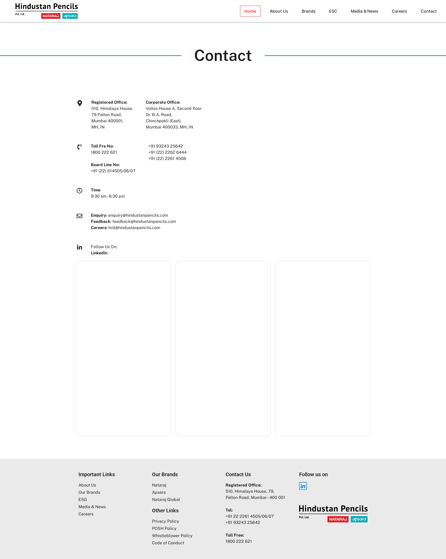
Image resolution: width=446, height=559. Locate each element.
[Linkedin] (303, 486)
